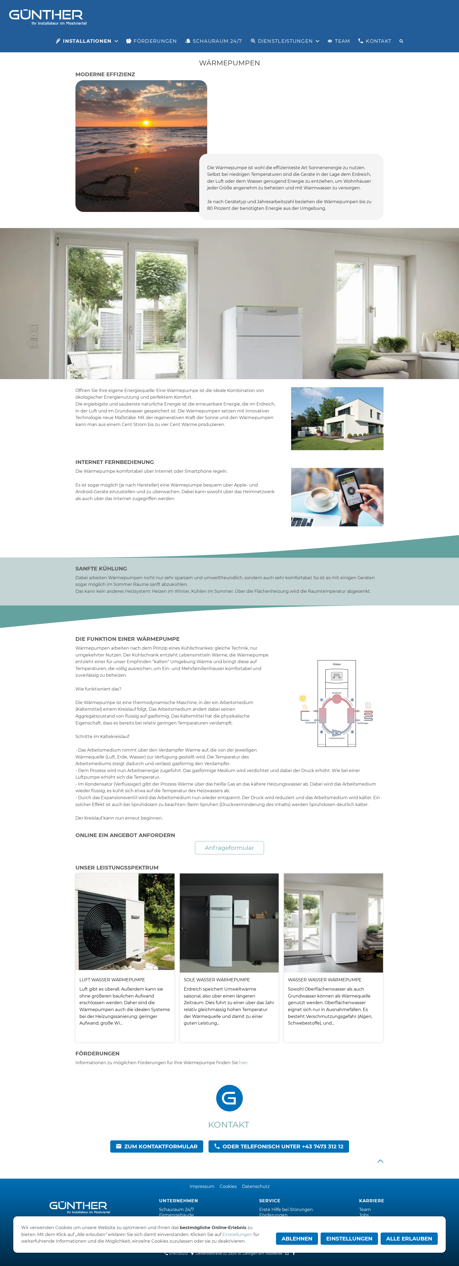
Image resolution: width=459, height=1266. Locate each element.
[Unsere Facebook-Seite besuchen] (293, 1253)
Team (365, 1209)
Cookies (228, 1186)
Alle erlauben (409, 1238)
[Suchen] (401, 41)
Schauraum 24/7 (176, 1209)
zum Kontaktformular (161, 1146)
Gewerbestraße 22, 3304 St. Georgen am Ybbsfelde (238, 1253)
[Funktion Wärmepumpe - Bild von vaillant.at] (337, 702)
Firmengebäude (176, 1215)
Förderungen (273, 1215)
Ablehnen (297, 1238)
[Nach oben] (380, 1161)
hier (243, 1062)
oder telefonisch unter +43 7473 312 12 (283, 1146)
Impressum (202, 1186)
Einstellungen (237, 1234)
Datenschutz (256, 1186)
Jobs (364, 1215)
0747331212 (178, 1253)
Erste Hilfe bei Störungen (286, 1209)
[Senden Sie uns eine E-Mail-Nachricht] (287, 1253)
